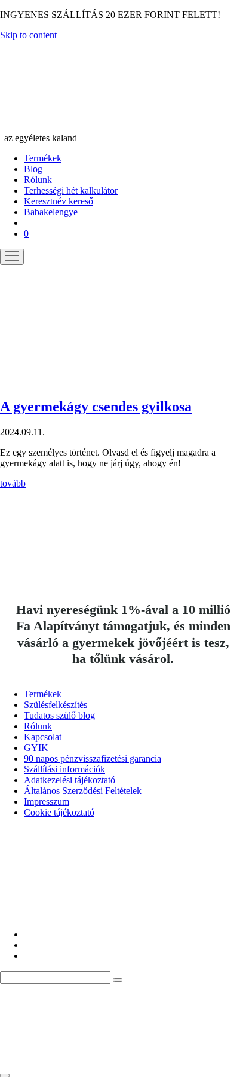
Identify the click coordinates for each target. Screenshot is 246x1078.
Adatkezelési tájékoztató (69, 780)
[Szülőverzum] (68, 127)
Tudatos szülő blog (59, 715)
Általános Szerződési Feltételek (83, 791)
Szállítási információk (64, 769)
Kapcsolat (42, 737)
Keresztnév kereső (58, 201)
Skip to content (28, 35)
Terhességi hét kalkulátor (71, 190)
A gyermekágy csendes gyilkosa (96, 406)
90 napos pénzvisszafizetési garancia (92, 758)
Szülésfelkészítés (55, 705)
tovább (13, 483)
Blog (33, 169)
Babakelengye (51, 212)
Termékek (42, 158)
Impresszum (46, 801)
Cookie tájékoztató (59, 812)
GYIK (36, 748)
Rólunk (38, 180)
